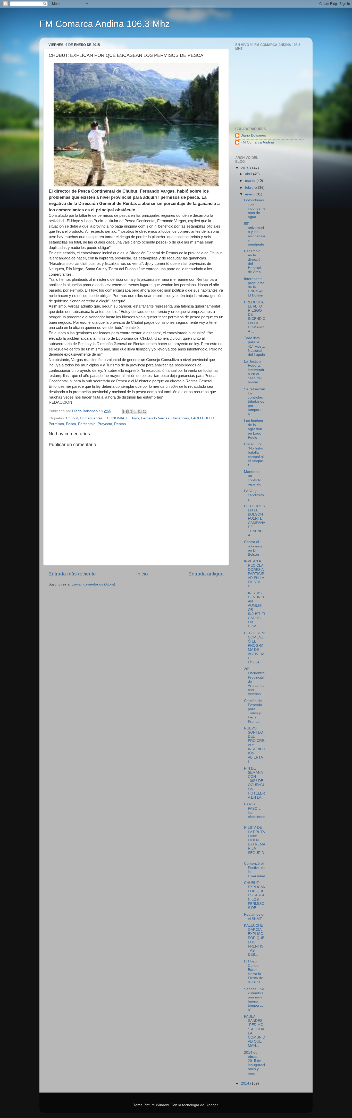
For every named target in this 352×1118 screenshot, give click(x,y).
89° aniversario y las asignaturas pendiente (254, 234)
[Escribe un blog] (129, 411)
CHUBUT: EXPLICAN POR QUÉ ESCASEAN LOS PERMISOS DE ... (254, 895)
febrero (251, 188)
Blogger (211, 1105)
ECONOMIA (114, 418)
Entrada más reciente (72, 573)
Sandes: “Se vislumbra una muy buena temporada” (254, 999)
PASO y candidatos (254, 495)
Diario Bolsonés (253, 135)
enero (250, 194)
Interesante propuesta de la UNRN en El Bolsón (254, 287)
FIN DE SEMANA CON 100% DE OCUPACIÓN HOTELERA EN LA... (254, 783)
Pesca (71, 424)
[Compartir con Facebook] (139, 411)
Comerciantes (91, 418)
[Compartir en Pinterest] (144, 411)
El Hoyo (132, 418)
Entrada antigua (206, 573)
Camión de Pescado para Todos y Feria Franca (253, 711)
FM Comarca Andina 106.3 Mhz (104, 24)
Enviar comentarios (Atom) (93, 584)
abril (249, 174)
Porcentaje (87, 424)
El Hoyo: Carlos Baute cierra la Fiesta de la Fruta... (254, 971)
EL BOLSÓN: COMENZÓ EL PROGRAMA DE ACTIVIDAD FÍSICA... (254, 647)
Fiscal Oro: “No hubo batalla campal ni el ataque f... (254, 454)
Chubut (72, 418)
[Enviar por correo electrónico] (125, 411)
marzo (250, 181)
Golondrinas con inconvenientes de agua (254, 208)
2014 (245, 1083)
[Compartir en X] (134, 411)
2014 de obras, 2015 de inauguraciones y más (254, 1063)
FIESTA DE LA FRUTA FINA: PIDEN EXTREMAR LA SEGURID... (254, 842)
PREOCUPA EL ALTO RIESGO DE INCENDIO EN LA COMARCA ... (254, 316)
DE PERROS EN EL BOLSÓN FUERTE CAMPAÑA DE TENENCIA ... (254, 520)
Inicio (142, 573)
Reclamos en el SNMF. (254, 917)
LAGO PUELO (202, 418)
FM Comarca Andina (257, 142)
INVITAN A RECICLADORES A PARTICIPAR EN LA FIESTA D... (254, 573)
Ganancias (180, 418)
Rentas (120, 424)
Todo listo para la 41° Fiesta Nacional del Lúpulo (254, 346)
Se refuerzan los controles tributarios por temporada (254, 401)
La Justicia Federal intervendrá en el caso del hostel (254, 371)
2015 (245, 168)
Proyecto (105, 424)
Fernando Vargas (155, 418)
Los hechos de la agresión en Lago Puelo (253, 429)
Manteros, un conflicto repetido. (253, 478)
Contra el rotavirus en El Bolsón (253, 548)
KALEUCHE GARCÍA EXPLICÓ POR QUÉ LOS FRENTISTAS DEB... (254, 940)
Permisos (56, 424)
